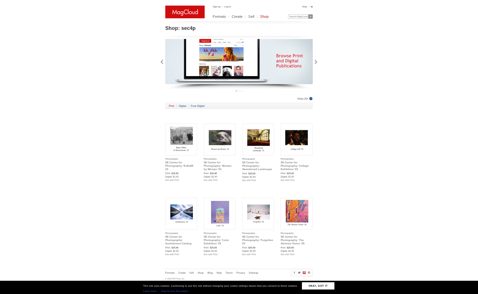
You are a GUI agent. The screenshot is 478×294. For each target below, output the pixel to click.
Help (304, 6)
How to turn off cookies (175, 291)
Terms (229, 272)
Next (315, 62)
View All (302, 98)
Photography (171, 159)
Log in (227, 6)
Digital (182, 105)
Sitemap (253, 272)
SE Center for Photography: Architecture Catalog (178, 240)
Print (171, 105)
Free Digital (197, 105)
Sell (251, 16)
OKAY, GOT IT (318, 285)
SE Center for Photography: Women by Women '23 (218, 166)
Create (237, 16)
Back (162, 62)
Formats (219, 16)
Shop (264, 16)
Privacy (240, 272)
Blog (210, 272)
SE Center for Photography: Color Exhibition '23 (216, 240)
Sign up (217, 6)
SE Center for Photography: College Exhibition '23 (295, 166)
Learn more (150, 291)
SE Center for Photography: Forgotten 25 (257, 240)
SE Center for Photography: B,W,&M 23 (179, 166)
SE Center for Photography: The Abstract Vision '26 (293, 240)
